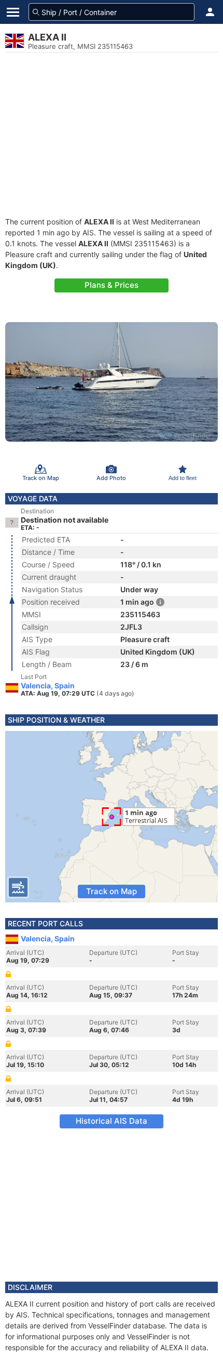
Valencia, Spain (48, 686)
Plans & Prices (111, 285)
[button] (210, 12)
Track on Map (111, 891)
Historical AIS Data (111, 1121)
